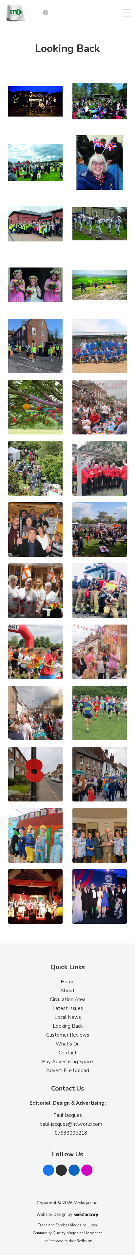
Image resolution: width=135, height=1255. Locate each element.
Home (68, 981)
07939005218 (71, 1133)
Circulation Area (68, 999)
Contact (68, 1052)
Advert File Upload (67, 1070)
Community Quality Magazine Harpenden (68, 1233)
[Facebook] (48, 1170)
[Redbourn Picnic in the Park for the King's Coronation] (99, 101)
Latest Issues (67, 1008)
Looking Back (68, 1026)
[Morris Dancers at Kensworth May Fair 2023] (99, 223)
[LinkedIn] (74, 1170)
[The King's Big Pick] (35, 223)
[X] (61, 1170)
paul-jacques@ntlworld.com (71, 1124)
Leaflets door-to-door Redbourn (67, 1241)
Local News (67, 1017)
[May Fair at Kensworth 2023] (35, 285)
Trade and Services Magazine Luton (67, 1225)
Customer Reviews (67, 1035)
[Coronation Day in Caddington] (99, 162)
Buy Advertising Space (67, 1061)
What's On (68, 1044)
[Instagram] (86, 1170)
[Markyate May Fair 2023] (35, 162)
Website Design (52, 1214)
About (67, 990)
